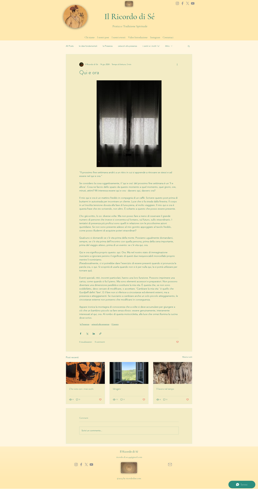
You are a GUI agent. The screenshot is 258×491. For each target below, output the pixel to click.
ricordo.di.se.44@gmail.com (129, 457)
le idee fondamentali (88, 46)
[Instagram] (177, 3)
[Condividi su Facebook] (80, 333)
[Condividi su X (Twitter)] (87, 333)
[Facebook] (182, 3)
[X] (187, 3)
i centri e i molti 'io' (151, 46)
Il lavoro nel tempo (165, 389)
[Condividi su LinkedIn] (93, 333)
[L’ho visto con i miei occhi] (85, 373)
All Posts (70, 46)
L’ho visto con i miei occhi (81, 389)
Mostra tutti (187, 357)
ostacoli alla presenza (127, 46)
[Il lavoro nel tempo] (172, 373)
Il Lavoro (115, 324)
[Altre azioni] (177, 64)
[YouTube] (193, 3)
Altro (167, 46)
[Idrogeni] (129, 373)
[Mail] (170, 464)
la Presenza (108, 46)
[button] (188, 46)
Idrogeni (117, 389)
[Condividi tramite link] (100, 333)
